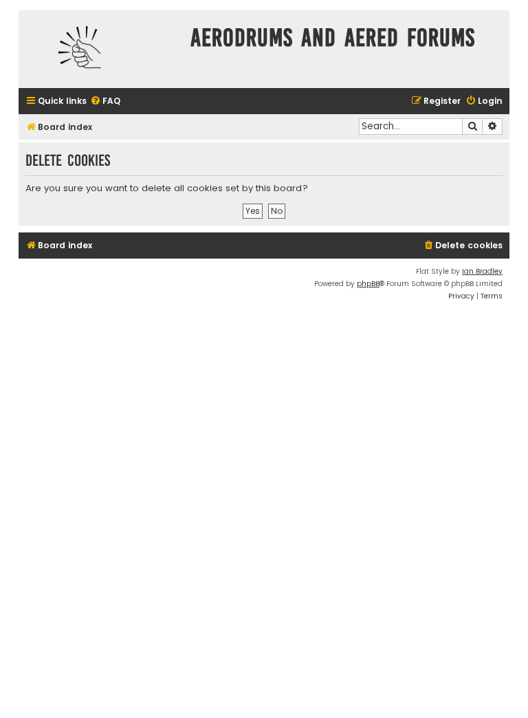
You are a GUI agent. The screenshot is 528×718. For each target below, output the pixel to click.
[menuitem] (105, 101)
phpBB (368, 284)
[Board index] (101, 49)
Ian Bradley (482, 271)
